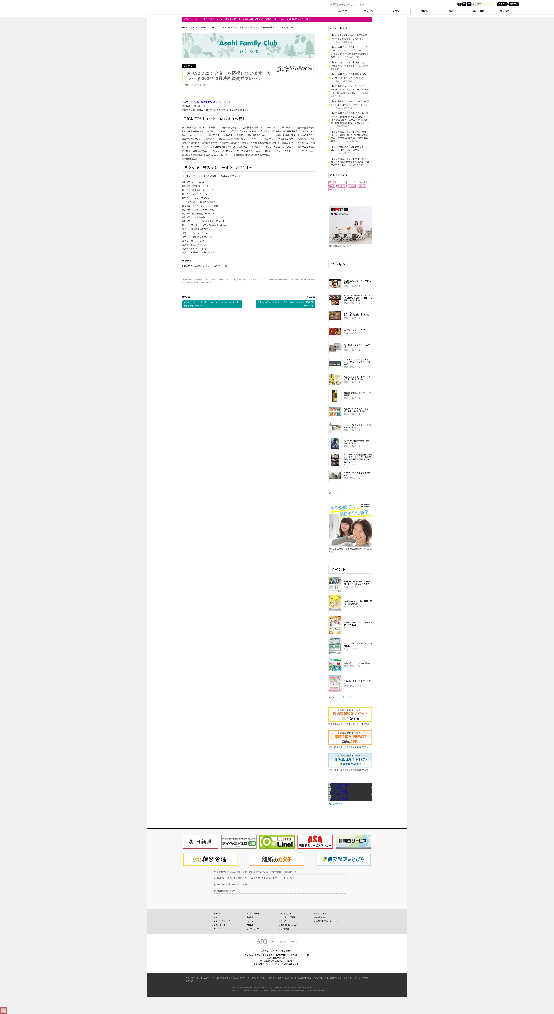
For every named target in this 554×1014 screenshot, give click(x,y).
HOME (186, 28)
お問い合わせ (287, 914)
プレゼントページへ (341, 493)
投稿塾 (424, 11)
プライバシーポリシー (352, 978)
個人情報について (289, 925)
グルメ (250, 922)
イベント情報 (253, 914)
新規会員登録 (320, 918)
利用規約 (285, 929)
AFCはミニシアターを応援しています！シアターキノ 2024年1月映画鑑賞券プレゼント (211, 304)
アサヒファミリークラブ (351, 4)
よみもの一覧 (220, 925)
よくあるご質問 (288, 918)
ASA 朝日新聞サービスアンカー (232, 885)
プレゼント (369, 11)
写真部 (250, 925)
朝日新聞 (352, 186)
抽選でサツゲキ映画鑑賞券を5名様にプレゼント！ (206, 102)
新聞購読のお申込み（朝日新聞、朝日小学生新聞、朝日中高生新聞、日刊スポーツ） (258, 872)
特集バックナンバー (223, 922)
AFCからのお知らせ (200, 28)
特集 (216, 918)
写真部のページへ (340, 804)
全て (342, 189)
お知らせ (362, 186)
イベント (397, 11)
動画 (451, 11)
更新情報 (332, 182)
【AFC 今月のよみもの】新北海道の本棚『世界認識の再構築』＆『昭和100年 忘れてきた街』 (351, 162)
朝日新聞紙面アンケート (228, 891)
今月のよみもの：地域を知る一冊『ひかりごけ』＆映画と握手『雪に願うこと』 (285, 304)
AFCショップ (253, 929)
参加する (514, 4)
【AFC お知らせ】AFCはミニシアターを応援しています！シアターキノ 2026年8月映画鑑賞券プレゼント (350, 89)
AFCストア (333, 189)
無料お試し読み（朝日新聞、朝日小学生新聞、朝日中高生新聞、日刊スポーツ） (255, 878)
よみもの (342, 11)
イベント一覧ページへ (342, 697)
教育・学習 (478, 11)
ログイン (502, 4)
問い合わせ (506, 11)
